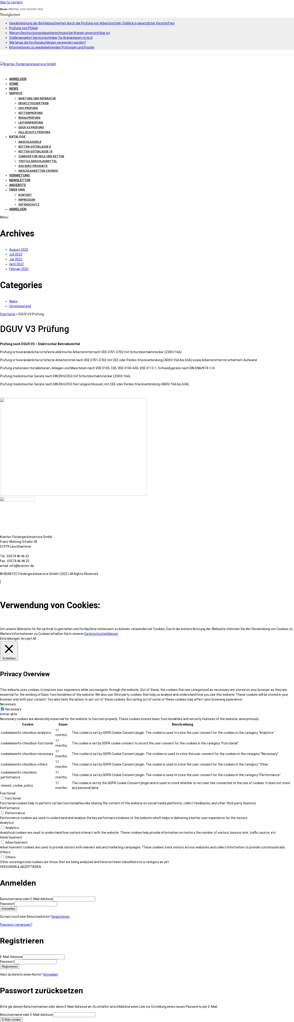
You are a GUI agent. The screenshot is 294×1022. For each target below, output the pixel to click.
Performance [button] (10, 808)
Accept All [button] (28, 638)
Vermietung (19, 175)
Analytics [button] (7, 823)
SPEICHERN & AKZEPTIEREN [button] (20, 867)
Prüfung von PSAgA (23, 28)
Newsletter (19, 180)
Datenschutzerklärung (101, 634)
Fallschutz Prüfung (34, 132)
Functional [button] (7, 793)
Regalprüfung (29, 117)
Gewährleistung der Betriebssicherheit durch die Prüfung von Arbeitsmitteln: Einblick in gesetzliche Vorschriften (92, 23)
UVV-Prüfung (28, 108)
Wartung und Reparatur (37, 98)
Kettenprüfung (30, 113)
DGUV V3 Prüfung (31, 127)
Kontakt (25, 195)
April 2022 (16, 264)
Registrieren (60, 916)
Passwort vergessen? (16, 924)
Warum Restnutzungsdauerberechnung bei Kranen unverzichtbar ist (59, 33)
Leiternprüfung (30, 122)
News (13, 88)
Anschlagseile (29, 142)
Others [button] (5, 852)
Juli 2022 (15, 259)
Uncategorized (20, 306)
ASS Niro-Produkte (33, 166)
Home (13, 84)
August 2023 (18, 249)
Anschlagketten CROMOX (38, 170)
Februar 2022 (18, 269)
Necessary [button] (8, 704)
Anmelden (50, 974)
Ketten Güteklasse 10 (35, 151)
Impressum (26, 199)
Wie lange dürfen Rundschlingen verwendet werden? (47, 42)
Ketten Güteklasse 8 (34, 146)
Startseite (7, 314)
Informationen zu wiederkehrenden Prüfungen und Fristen (51, 47)
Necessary (13, 709)
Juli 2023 (15, 254)
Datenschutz (28, 204)
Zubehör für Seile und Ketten (41, 156)
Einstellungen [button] (10, 638)
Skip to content (11, 2)
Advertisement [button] (11, 837)
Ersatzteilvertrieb (33, 103)
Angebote (17, 185)
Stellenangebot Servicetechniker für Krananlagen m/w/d (51, 37)
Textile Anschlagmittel (37, 161)
